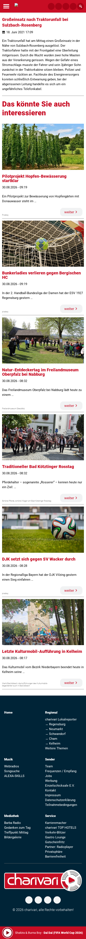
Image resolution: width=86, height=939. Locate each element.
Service (50, 816)
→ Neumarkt (54, 729)
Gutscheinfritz (54, 842)
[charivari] (16, 5)
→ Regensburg (55, 724)
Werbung (51, 781)
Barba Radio (12, 823)
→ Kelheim (52, 743)
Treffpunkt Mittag (16, 832)
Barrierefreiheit (55, 856)
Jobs (48, 776)
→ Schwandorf (55, 734)
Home (8, 712)
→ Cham (51, 739)
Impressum (53, 795)
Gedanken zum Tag (17, 828)
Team (49, 766)
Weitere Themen (56, 748)
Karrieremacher (55, 823)
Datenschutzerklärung (60, 800)
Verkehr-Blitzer (55, 832)
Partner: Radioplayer (59, 847)
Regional (51, 712)
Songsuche (12, 771)
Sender (50, 759)
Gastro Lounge (55, 837)
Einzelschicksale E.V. (60, 785)
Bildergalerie (13, 837)
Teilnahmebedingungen (61, 805)
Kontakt (50, 790)
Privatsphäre (53, 852)
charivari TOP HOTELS (60, 828)
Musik (8, 759)
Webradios (11, 766)
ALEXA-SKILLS (14, 776)
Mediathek (11, 816)
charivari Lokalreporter (61, 719)
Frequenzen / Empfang (60, 771)
